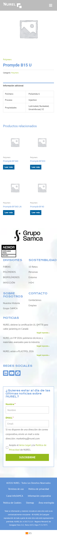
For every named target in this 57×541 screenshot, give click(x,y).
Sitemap (30, 502)
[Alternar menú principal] (50, 5)
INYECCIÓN (9, 282)
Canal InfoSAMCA (14, 495)
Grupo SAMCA (10, 308)
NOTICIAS (11, 318)
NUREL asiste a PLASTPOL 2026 (18, 351)
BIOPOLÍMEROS (11, 277)
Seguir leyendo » (43, 332)
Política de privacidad (38, 489)
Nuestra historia (11, 303)
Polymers (7, 59)
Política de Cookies (12, 502)
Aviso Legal (25, 445)
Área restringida (46, 502)
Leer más (9, 167)
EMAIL (10, 417)
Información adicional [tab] (13, 85)
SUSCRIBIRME (27, 457)
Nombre (11, 404)
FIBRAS (7, 266)
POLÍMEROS (9, 272)
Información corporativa (39, 495)
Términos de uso (16, 489)
